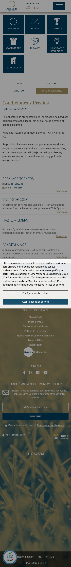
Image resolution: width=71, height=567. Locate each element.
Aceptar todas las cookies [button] (35, 301)
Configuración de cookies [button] (35, 293)
